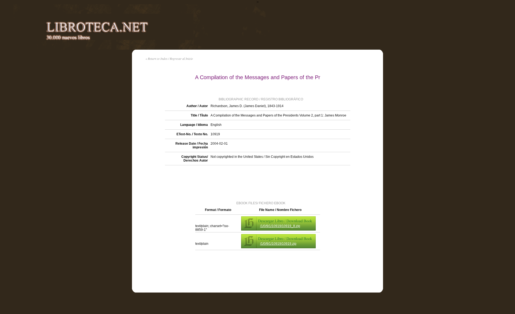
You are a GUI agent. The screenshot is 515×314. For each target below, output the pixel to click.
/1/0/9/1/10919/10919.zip (278, 244)
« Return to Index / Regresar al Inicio (169, 58)
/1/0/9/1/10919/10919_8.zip (280, 226)
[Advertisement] (257, 183)
